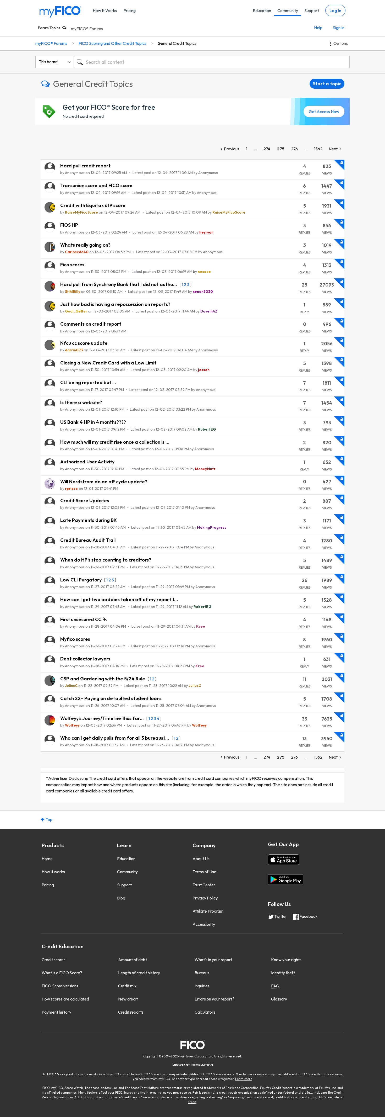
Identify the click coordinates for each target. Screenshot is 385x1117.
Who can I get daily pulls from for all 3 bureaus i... (115, 738)
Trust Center (203, 884)
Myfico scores (75, 639)
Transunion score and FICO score (96, 185)
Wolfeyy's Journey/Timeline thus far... (102, 718)
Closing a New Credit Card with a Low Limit (108, 363)
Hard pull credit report (85, 166)
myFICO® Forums (87, 28)
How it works (53, 871)
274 (266, 148)
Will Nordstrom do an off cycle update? (103, 482)
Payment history (56, 1012)
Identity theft (283, 972)
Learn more (243, 1079)
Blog (121, 898)
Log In (335, 10)
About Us (201, 858)
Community (287, 10)
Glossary (279, 999)
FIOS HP (69, 225)
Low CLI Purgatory (81, 580)
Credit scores (53, 959)
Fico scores (72, 265)
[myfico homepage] (60, 11)
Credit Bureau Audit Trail (88, 540)
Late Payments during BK (88, 520)
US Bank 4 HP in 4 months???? (93, 422)
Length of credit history (139, 972)
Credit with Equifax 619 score (92, 205)
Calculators (205, 1012)
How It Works (105, 10)
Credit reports (131, 1012)
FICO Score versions (60, 985)
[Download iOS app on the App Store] (283, 859)
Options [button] (340, 43)
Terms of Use (204, 871)
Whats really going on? (85, 245)
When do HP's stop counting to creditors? (105, 560)
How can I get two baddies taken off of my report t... (119, 599)
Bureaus (202, 972)
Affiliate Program (207, 911)
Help (318, 27)
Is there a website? (81, 402)
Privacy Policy (205, 898)
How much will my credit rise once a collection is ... (114, 442)
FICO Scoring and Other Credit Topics (112, 43)
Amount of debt (132, 959)
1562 (318, 148)
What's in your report (213, 959)
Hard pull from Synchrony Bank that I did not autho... (119, 284)
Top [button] (49, 819)
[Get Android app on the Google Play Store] (285, 879)
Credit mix (127, 985)
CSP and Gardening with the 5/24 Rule (103, 679)
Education (262, 10)
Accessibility (203, 924)
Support (311, 10)
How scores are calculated (65, 999)
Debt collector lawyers (85, 659)
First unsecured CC (81, 619)
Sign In (338, 27)
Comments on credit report (90, 324)
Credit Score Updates (84, 500)
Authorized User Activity (87, 462)
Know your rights (286, 959)
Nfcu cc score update (84, 343)
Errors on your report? (214, 999)
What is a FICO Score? (62, 972)
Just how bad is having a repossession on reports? (115, 304)
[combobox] (212, 62)
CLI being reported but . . (88, 382)
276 (294, 148)
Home (47, 858)
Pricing (129, 10)
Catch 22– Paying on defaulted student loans (111, 698)
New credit (128, 999)
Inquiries (202, 985)
